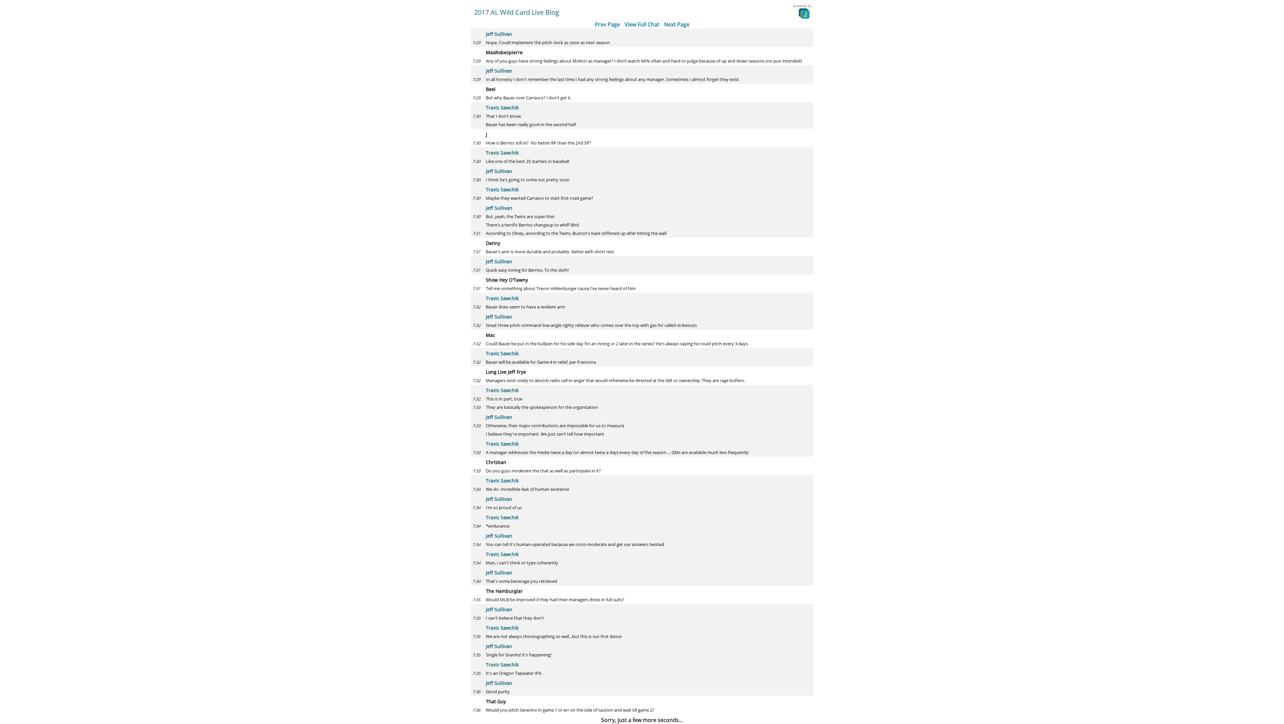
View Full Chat (642, 24)
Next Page (676, 24)
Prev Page (607, 24)
